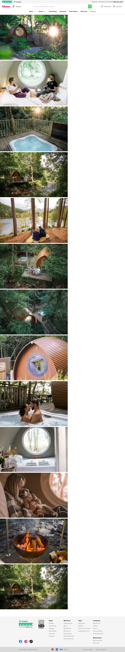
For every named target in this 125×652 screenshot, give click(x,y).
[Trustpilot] (17, 2)
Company (96, 621)
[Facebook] (20, 643)
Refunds (80, 626)
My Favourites (68, 633)
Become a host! (118, 2)
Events (41, 11)
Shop (51, 621)
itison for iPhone (97, 631)
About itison (96, 623)
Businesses (97, 638)
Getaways (63, 11)
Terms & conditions (101, 649)
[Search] (90, 6)
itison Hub (96, 643)
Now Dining (53, 11)
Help (80, 621)
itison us (95, 628)
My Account (67, 631)
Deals (31, 11)
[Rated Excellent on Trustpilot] (7, 2)
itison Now (52, 633)
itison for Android (98, 633)
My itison (67, 621)
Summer (93, 11)
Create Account (68, 623)
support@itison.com (83, 631)
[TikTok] (31, 643)
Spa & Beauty (52, 631)
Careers (95, 626)
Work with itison (97, 640)
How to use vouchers (84, 628)
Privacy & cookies (88, 649)
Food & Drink (73, 11)
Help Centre (81, 623)
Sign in (65, 626)
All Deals (51, 623)
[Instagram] (26, 643)
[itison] (6, 6)
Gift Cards (84, 11)
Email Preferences (69, 639)
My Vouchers (67, 628)
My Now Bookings (69, 636)
